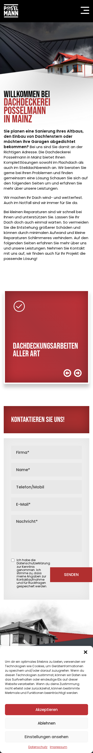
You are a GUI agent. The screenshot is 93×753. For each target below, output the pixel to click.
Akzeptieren (46, 709)
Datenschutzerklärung (33, 563)
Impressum (58, 747)
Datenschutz (37, 747)
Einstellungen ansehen (46, 736)
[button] (85, 652)
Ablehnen (47, 723)
